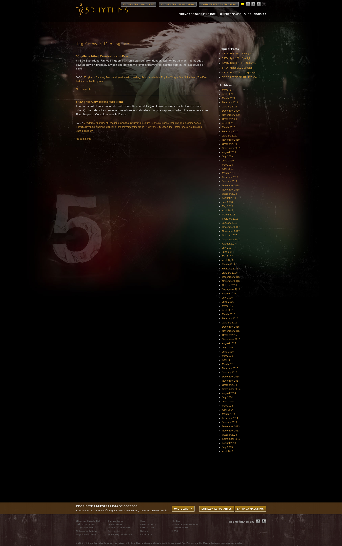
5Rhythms (89, 77)
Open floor (167, 127)
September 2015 (231, 339)
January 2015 (229, 372)
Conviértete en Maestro (218, 4)
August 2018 (229, 198)
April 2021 (227, 94)
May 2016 (227, 306)
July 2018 (227, 202)
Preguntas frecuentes (86, 534)
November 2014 (231, 380)
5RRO (175, 531)
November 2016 (231, 281)
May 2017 (227, 256)
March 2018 (228, 214)
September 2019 (231, 148)
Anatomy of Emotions (107, 123)
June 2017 (228, 252)
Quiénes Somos (230, 14)
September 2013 (231, 439)
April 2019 (227, 169)
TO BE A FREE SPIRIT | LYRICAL (240, 77)
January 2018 (229, 223)
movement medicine (133, 127)
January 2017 (229, 272)
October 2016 (229, 285)
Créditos (176, 521)
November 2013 (231, 430)
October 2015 (229, 335)
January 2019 (229, 181)
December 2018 (231, 185)
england (100, 127)
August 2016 (229, 293)
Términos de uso (180, 528)
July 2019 (227, 156)
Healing (136, 77)
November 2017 (231, 231)
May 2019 (227, 164)
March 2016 (228, 314)
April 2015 (227, 360)
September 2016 (231, 289)
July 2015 (227, 347)
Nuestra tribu (114, 531)
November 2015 (231, 331)
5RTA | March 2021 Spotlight (237, 67)
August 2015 (229, 343)
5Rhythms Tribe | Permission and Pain (102, 56)
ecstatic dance (193, 123)
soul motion (195, 127)
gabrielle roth (113, 127)
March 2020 (228, 127)
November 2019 (231, 139)
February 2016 (230, 318)
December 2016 (231, 277)
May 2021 (227, 90)
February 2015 (230, 368)
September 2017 (231, 239)
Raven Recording (148, 524)
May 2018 (227, 206)
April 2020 (227, 123)
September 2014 (231, 389)
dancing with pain (120, 77)
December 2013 (231, 426)
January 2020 (229, 135)
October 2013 (229, 434)
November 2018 (231, 189)
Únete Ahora (183, 509)
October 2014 (229, 385)
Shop (247, 14)
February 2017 (230, 268)
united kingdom (94, 81)
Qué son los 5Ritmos (85, 524)
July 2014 (227, 397)
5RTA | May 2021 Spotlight (236, 53)
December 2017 (231, 227)
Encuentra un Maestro (177, 4)
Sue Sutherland (187, 77)
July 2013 (227, 447)
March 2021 (228, 98)
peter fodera (181, 127)
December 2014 (231, 376)
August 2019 (229, 152)
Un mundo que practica (119, 528)
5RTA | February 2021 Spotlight (239, 72)
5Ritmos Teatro (147, 528)
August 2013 (229, 443)
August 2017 (229, 243)
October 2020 (229, 119)
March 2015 (228, 364)
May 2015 (227, 356)
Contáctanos (146, 534)
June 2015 (228, 351)
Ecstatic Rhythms (85, 127)
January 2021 (229, 106)
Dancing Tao (103, 77)
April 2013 (227, 451)
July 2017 (227, 247)
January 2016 (229, 322)
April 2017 (227, 260)
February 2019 (230, 177)
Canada (124, 123)
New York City (153, 127)
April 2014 (227, 410)
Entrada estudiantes (216, 509)
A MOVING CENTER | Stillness (239, 63)
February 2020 (230, 131)
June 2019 (228, 160)
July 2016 (227, 297)
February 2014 (230, 418)
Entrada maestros (250, 509)
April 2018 (227, 210)
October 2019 (229, 144)
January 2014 (229, 422)
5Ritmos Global (115, 524)
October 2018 (229, 193)
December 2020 (231, 110)
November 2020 (231, 115)
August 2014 (229, 393)
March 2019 (228, 173)
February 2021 (230, 102)
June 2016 (228, 301)
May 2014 (227, 405)
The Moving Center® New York (122, 534)
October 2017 (229, 235)
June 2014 (228, 401)
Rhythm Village (169, 77)
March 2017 (228, 264)
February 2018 (230, 218)
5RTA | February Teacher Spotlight (99, 101)
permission (154, 77)
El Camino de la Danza (87, 531)
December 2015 (231, 326)
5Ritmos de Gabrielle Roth (198, 14)
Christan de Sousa (140, 123)
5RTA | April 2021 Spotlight (236, 58)
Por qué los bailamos (86, 528)
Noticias (260, 14)
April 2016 (227, 310)
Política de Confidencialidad (185, 524)
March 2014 (228, 414)
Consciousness (160, 123)
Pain (144, 77)
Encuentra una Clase (138, 4)
